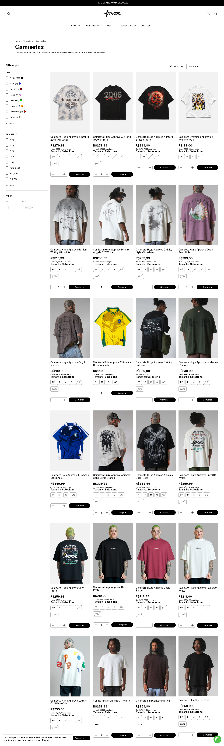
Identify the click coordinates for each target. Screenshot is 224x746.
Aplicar (42, 207)
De (7, 201)
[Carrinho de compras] (215, 14)
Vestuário (28, 41)
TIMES (108, 26)
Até (24, 201)
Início (17, 41)
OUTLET (146, 26)
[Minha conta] (208, 14)
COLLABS (91, 26)
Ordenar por (177, 66)
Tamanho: (62, 151)
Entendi (46, 740)
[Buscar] (8, 13)
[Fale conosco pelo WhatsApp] (217, 739)
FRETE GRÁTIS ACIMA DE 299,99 (112, 3)
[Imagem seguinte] (85, 100)
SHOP (74, 26)
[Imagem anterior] (55, 100)
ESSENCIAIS (127, 26)
